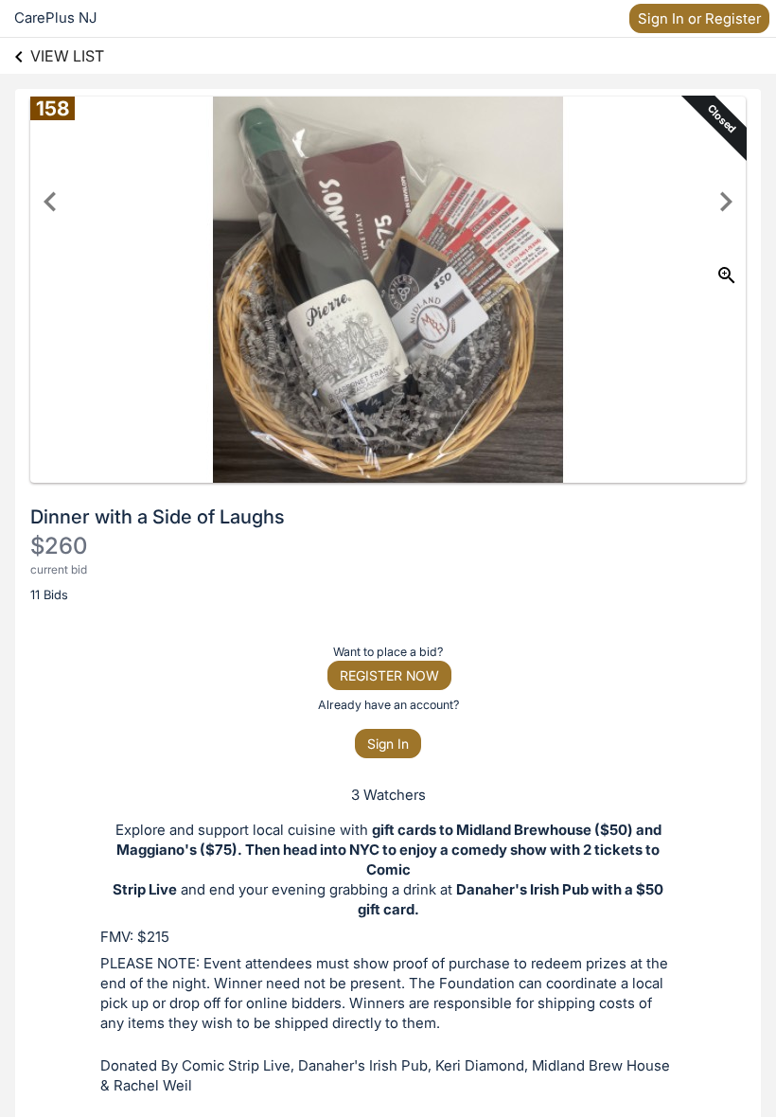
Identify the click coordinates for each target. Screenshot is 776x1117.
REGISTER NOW (389, 675)
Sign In (388, 744)
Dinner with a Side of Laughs (157, 516)
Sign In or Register (699, 18)
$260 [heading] (58, 545)
